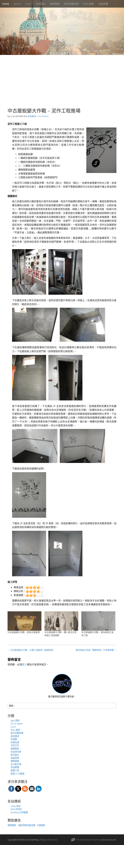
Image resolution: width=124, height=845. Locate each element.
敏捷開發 (55, 3)
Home (5, 3)
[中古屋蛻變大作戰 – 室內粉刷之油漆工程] (98, 621)
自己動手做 (16, 764)
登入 (24, 664)
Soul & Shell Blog (31, 839)
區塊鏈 (14, 739)
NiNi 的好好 (16, 809)
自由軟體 (103, 3)
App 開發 (15, 720)
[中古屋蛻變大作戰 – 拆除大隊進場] (24, 621)
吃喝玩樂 (15, 742)
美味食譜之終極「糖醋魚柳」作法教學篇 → (96, 650)
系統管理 (15, 758)
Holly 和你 (15, 806)
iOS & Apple (17, 723)
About (17, 3)
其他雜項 (32, 116)
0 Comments (43, 116)
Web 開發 (88, 3)
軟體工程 (15, 770)
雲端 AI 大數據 (17, 773)
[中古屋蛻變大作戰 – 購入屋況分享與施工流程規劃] (61, 621)
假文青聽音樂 (71, 3)
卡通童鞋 (41, 825)
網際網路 (15, 761)
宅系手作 (15, 745)
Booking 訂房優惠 (19, 812)
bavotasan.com (109, 839)
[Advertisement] (62, 77)
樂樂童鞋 (12, 825)
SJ (11, 116)
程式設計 (41, 3)
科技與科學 (16, 751)
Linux (28, 3)
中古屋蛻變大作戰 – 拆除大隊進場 (24, 632)
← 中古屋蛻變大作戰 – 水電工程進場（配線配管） (31, 650)
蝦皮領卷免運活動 (26, 825)
